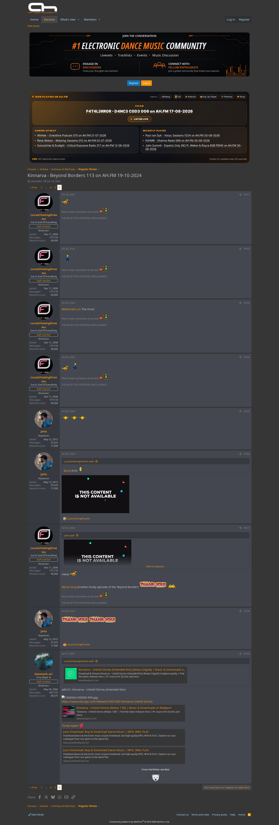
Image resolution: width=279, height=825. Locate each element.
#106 (247, 453)
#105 (247, 411)
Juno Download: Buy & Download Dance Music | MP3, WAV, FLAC (106, 731)
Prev (34, 187)
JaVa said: (69, 535)
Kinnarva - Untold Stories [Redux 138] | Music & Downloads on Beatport (123, 708)
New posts (33, 26)
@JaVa (67, 470)
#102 (247, 248)
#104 (247, 357)
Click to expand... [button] (155, 566)
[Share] (240, 195)
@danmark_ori (71, 309)
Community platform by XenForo (140, 821)
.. (155, 779)
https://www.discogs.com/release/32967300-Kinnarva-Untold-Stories (107, 701)
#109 (247, 653)
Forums (49, 19)
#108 (247, 611)
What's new (67, 19)
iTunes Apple (70, 725)
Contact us (183, 814)
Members (90, 19)
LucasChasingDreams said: (79, 461)
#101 (247, 194)
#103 (247, 302)
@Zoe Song (69, 587)
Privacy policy (219, 814)
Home (34, 19)
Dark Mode (37, 814)
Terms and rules (200, 814)
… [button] (46, 187)
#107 (247, 527)
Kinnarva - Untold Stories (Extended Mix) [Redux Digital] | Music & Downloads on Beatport (138, 669)
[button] (78, 19)
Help (232, 814)
